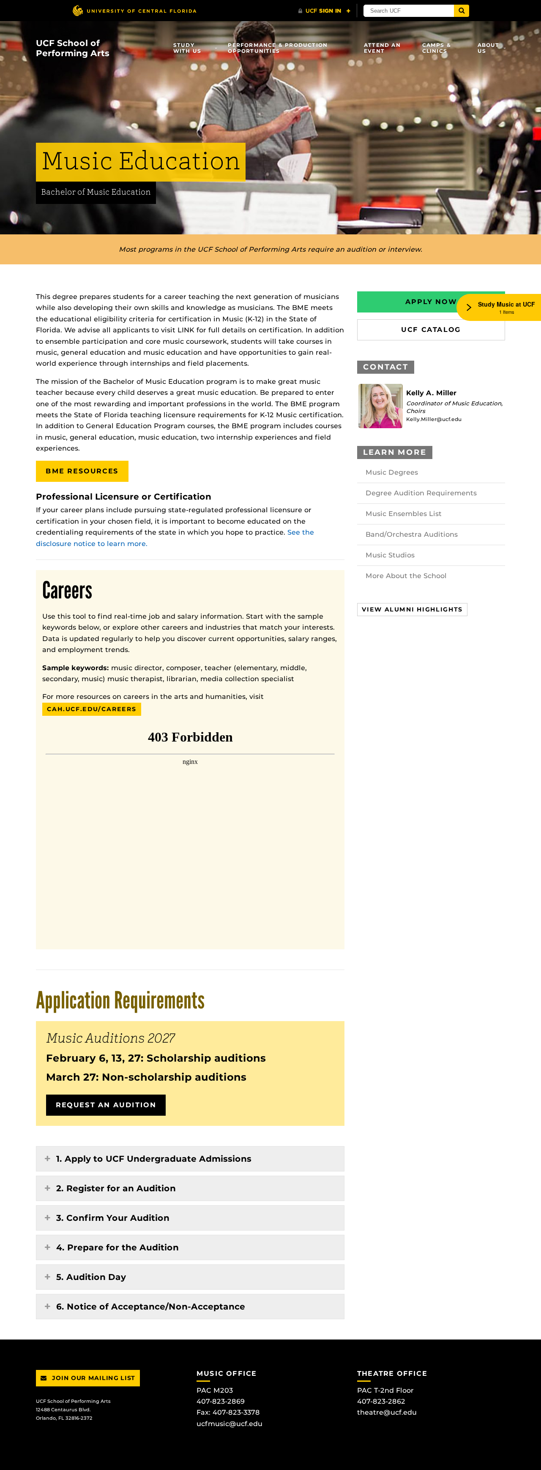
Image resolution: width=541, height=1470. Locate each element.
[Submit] (461, 11)
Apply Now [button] (431, 302)
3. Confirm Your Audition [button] (112, 1218)
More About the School (406, 576)
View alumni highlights (412, 609)
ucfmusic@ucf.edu (229, 1424)
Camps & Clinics (436, 48)
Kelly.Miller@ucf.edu (434, 419)
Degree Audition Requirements (421, 493)
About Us (489, 48)
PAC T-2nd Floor (385, 1390)
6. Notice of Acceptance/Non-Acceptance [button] (150, 1307)
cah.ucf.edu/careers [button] (92, 709)
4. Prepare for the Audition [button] (117, 1247)
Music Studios (390, 555)
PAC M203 (215, 1390)
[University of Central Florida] (134, 10)
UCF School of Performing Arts (72, 48)
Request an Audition (106, 1105)
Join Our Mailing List (92, 1378)
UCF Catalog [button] (431, 330)
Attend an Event (382, 48)
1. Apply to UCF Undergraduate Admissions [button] (153, 1159)
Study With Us (187, 48)
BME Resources (82, 471)
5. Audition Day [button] (91, 1277)
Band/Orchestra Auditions (412, 534)
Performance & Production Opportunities (278, 48)
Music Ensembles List (404, 514)
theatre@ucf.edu (387, 1412)
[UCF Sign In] (324, 11)
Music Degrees (392, 472)
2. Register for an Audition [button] (116, 1188)
